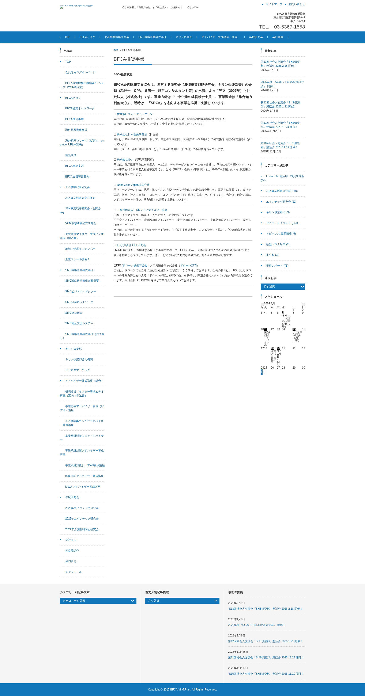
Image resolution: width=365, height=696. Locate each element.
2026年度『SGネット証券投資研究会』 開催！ (257, 625)
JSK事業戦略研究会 (117, 37)
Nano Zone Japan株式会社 (133, 184)
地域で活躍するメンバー (80, 248)
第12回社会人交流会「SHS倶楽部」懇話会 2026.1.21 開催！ (265, 641)
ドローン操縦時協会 (135, 265)
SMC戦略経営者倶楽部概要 (82, 280)
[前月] (262, 304)
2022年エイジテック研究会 (82, 518)
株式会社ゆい (125, 159)
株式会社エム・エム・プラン (135, 114)
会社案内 (277, 37)
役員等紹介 (72, 550)
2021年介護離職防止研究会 (82, 529)
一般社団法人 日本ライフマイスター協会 (142, 210)
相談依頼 (70, 155)
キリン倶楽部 (184, 37)
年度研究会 (256, 37)
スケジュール (73, 572)
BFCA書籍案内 (74, 165)
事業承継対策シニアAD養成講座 (85, 465)
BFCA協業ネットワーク (80, 108)
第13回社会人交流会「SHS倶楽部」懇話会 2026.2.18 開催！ (265, 608)
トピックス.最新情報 (281, 233)
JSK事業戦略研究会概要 (80, 197)
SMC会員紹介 (73, 312)
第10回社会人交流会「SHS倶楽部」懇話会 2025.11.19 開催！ (266, 673)
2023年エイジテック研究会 (82, 508)
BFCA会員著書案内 (77, 176)
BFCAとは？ (87, 37)
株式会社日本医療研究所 (132, 134)
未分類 (272, 254)
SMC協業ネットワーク (79, 302)
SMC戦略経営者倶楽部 (152, 37)
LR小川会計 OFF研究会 (131, 245)
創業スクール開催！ (77, 259)
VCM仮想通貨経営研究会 (80, 223)
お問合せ (70, 561)
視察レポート (277, 265)
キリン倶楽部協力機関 (79, 359)
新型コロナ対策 (277, 244)
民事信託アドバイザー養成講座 (84, 476)
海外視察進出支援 (76, 129)
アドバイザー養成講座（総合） (221, 37)
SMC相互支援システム (79, 323)
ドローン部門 (188, 265)
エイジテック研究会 (281, 201)
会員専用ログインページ (80, 72)
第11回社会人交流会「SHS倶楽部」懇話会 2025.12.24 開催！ (266, 657)
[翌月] (303, 304)
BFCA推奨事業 (74, 119)
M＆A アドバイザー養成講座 (82, 486)
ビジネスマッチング (77, 370)
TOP (67, 37)
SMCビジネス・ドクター (80, 291)
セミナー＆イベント (282, 223)
